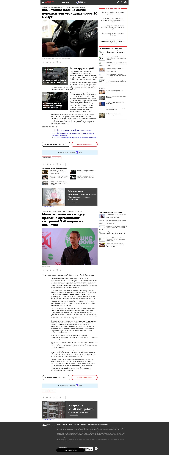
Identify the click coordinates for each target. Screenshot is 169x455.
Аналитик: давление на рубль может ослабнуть (116, 97)
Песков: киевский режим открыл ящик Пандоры (115, 103)
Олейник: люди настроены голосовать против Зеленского (114, 114)
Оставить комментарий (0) (84, 144)
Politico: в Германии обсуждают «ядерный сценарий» (114, 91)
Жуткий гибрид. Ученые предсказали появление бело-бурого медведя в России (117, 81)
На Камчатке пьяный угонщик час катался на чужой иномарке (86, 171)
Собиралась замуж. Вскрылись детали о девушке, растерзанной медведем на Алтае (116, 233)
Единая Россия (46, 266)
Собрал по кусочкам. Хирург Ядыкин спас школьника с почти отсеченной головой (117, 64)
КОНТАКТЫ (83, 424)
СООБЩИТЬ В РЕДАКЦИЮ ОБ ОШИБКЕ (98, 424)
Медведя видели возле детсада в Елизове (113, 34)
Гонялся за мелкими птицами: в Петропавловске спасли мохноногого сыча (113, 20)
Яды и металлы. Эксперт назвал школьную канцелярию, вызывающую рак (115, 70)
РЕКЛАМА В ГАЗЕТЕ (74, 424)
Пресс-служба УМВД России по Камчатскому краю (56, 58)
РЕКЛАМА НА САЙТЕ (62, 424)
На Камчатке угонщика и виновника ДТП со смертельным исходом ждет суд (58, 172)
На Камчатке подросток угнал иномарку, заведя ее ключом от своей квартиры (86, 177)
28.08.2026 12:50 (46, 211)
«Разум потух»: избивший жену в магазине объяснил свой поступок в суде (113, 27)
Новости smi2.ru (48, 206)
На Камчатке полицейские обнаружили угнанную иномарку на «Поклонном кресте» (71, 131)
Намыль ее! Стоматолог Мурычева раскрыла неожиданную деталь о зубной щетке (116, 239)
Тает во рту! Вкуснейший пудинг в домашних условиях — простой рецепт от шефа (116, 245)
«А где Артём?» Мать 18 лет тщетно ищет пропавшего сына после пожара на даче (116, 222)
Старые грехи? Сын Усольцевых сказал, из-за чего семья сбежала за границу (116, 58)
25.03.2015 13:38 (46, 7)
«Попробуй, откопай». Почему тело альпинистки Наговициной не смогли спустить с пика (116, 216)
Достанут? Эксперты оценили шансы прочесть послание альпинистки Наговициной (117, 228)
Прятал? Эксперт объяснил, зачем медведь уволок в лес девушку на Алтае (116, 52)
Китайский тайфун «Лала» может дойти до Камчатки (113, 13)
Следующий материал (70, 450)
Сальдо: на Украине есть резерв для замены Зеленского (116, 108)
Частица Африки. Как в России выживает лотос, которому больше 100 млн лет (116, 76)
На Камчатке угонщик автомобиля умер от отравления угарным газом (58, 177)
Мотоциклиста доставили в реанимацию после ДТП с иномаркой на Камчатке (113, 41)
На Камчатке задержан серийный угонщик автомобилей (75, 137)
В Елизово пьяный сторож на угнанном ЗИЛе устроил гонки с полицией (58, 183)
